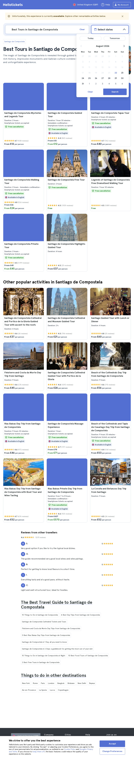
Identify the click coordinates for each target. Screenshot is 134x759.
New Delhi (82, 683)
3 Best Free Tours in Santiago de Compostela (40, 662)
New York (26, 683)
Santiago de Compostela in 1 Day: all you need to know (44, 642)
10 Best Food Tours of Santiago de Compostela (88, 656)
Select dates (105, 29)
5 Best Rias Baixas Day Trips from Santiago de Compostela (46, 635)
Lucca (52, 690)
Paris (43, 683)
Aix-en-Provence (29, 690)
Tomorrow (115, 38)
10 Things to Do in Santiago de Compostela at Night (43, 656)
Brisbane (71, 683)
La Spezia (43, 690)
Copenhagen (63, 690)
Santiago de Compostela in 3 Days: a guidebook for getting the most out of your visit (57, 649)
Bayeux (92, 683)
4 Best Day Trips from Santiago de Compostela (80, 615)
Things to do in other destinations (53, 675)
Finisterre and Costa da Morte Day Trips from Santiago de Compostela (51, 628)
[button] (23, 115)
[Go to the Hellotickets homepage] (13, 4)
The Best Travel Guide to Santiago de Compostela (56, 605)
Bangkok (60, 683)
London (51, 683)
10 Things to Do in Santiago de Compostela (40, 615)
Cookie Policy (70, 749)
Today (91, 38)
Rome (35, 683)
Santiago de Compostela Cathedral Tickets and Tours (44, 622)
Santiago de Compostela (14, 41)
